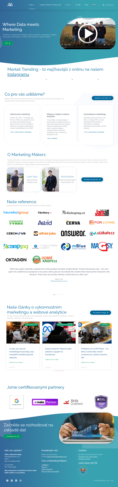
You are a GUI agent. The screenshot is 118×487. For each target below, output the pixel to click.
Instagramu (18, 74)
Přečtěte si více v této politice (88, 457)
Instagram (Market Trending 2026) (50, 5)
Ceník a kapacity (46, 469)
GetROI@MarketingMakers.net (57, 457)
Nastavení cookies (84, 459)
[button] (5, 279)
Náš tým (44, 467)
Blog (86, 5)
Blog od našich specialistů (50, 471)
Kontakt (78, 5)
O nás (67, 5)
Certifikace (45, 465)
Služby (31, 5)
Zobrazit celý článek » (16, 362)
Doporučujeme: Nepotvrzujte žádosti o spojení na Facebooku (58, 352)
